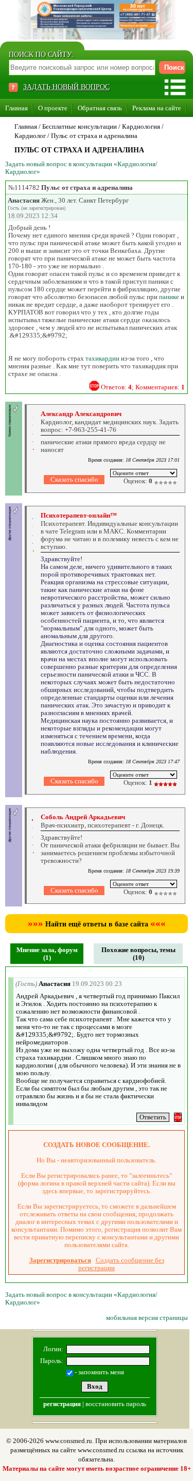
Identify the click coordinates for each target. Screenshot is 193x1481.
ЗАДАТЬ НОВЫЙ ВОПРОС (66, 87)
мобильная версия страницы (147, 1317)
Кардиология (141, 126)
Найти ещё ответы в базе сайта (97, 924)
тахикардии (102, 358)
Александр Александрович (81, 414)
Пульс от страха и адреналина (94, 136)
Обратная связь (100, 108)
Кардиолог (30, 136)
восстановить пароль (115, 1404)
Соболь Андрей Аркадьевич (83, 817)
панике (169, 297)
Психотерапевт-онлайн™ (79, 515)
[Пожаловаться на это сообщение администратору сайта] (94, 386)
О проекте (52, 108)
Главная (16, 108)
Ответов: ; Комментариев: (143, 387)
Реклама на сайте (156, 108)
